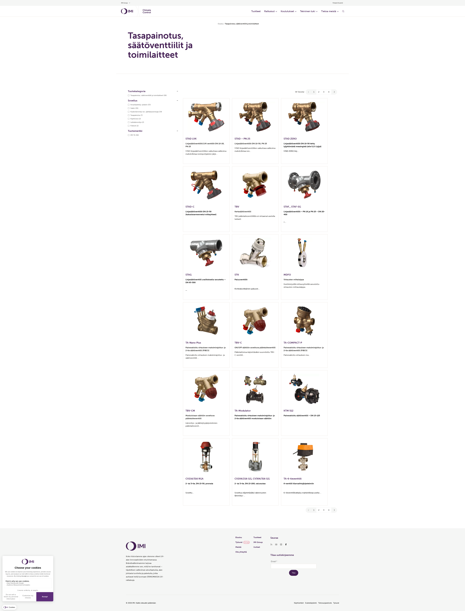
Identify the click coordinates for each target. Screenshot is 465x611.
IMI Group (258, 542)
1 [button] (313, 92)
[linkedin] (271, 544)
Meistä (238, 547)
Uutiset (256, 547)
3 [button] (323, 92)
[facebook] (286, 544)
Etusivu (220, 24)
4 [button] (328, 92)
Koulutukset (287, 11)
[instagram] (281, 544)
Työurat (238, 542)
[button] (308, 92)
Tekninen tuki (307, 11)
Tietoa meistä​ (328, 11)
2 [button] (318, 92)
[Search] (343, 11)
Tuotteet (257, 537)
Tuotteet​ (256, 11)
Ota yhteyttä (241, 552)
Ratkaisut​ (269, 11)
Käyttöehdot (299, 603)
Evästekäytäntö (311, 603)
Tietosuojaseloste (325, 603)
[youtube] (276, 544)
